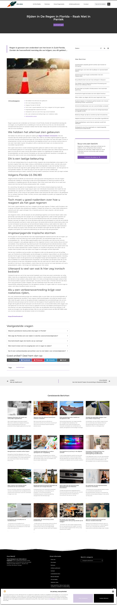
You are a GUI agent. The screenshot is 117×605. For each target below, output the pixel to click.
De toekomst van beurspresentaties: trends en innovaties (96, 486)
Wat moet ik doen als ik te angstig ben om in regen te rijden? (38, 346)
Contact (86, 4)
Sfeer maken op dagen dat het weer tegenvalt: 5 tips (90, 97)
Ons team (53, 562)
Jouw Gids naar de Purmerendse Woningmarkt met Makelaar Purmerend (69, 486)
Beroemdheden (55, 576)
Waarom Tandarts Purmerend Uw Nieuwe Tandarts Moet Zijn (96, 520)
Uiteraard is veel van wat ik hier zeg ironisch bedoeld (40, 111)
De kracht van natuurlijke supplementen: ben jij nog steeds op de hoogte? (71, 520)
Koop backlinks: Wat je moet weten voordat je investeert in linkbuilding (60, 585)
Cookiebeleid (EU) (55, 573)
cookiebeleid (52, 599)
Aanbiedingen (58, 25)
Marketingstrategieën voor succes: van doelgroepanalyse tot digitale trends (91, 110)
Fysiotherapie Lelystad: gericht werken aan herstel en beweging (90, 65)
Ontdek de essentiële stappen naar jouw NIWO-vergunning (96, 418)
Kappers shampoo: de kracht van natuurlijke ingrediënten (92, 118)
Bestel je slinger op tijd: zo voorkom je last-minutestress (91, 114)
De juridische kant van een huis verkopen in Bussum (90, 80)
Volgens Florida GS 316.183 (33, 105)
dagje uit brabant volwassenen (48, 135)
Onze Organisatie (59, 4)
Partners (47, 4)
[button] (113, 591)
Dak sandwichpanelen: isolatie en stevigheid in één (69, 418)
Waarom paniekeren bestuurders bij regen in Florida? (38, 331)
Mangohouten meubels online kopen (18, 451)
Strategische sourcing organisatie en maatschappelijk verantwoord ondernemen (90, 128)
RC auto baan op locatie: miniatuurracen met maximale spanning (91, 89)
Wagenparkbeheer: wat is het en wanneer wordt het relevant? (90, 122)
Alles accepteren (83, 598)
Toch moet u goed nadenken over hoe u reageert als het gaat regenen (45, 107)
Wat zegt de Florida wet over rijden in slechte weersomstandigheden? (38, 336)
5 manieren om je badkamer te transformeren (17, 520)
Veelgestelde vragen (31, 116)
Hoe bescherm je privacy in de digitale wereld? (71, 452)
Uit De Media (37, 4)
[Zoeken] (108, 4)
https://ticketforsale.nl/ (15, 316)
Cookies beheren (103, 598)
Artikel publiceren (74, 4)
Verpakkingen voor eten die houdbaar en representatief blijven (91, 70)
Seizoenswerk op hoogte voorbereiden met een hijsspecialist (89, 75)
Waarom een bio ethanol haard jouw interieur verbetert (44, 418)
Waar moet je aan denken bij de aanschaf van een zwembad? (17, 486)
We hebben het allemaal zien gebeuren (36, 100)
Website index (54, 582)
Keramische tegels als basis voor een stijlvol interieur (90, 93)
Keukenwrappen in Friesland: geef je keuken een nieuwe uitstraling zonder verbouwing (91, 101)
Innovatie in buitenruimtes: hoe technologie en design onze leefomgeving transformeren (95, 452)
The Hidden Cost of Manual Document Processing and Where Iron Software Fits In (90, 84)
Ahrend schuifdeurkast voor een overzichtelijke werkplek (91, 106)
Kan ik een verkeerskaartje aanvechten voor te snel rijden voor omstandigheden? (38, 351)
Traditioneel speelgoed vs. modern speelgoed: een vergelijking (44, 452)
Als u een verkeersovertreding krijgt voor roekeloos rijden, (42, 114)
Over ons (53, 559)
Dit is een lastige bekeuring (33, 103)
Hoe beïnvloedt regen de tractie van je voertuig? (38, 341)
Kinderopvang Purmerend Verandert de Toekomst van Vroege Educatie (45, 486)
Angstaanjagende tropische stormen (36, 109)
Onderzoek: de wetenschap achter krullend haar (44, 520)
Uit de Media (54, 579)
